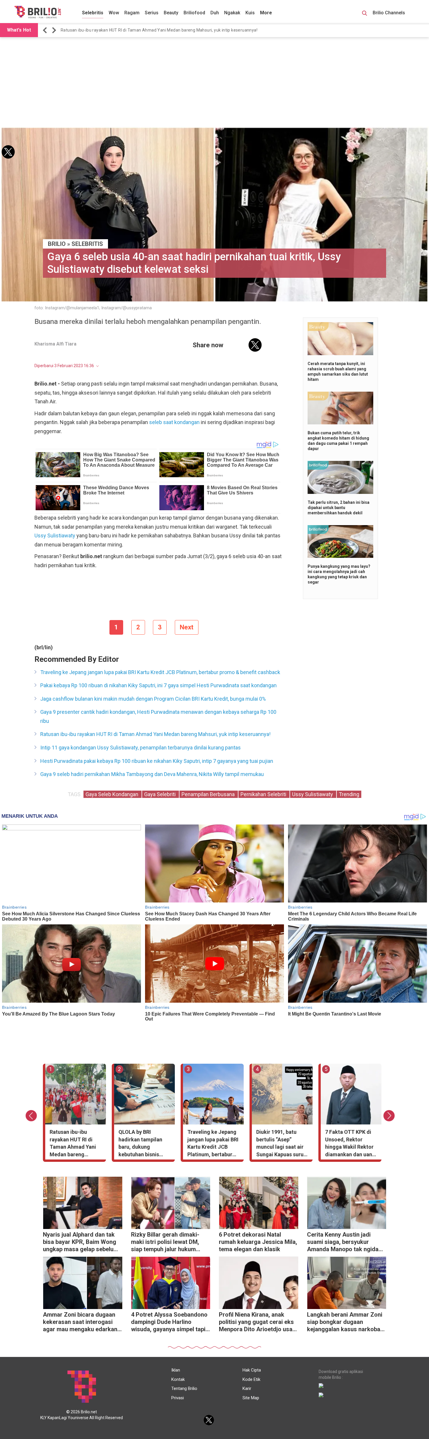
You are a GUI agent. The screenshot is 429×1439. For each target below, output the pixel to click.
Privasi (177, 1397)
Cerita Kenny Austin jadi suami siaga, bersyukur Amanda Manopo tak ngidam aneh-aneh (345, 1242)
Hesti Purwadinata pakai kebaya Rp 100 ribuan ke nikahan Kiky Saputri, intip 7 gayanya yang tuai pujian (156, 761)
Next (186, 627)
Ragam (131, 12)
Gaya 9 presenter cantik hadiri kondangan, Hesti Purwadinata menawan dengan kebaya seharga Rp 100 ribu (158, 716)
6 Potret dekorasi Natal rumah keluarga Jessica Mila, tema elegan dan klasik (258, 1242)
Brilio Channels (389, 12)
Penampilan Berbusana (209, 794)
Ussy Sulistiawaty (54, 535)
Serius (151, 12)
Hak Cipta (252, 1370)
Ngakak (232, 12)
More (266, 12)
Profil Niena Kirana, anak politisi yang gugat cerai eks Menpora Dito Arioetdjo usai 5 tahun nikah (256, 1322)
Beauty (171, 12)
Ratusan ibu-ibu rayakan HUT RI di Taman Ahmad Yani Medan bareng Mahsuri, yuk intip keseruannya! (159, 30)
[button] (45, 30)
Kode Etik (251, 1379)
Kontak (178, 1379)
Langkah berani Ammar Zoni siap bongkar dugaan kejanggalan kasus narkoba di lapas (344, 1322)
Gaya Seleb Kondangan (112, 794)
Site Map (251, 1397)
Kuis (250, 12)
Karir (247, 1388)
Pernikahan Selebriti (263, 794)
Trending (349, 794)
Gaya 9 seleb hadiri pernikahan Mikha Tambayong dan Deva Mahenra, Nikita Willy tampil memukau (152, 774)
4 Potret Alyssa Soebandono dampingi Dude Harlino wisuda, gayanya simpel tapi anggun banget (169, 1322)
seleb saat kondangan (174, 422)
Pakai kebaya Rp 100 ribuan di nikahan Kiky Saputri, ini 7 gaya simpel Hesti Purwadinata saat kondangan (158, 685)
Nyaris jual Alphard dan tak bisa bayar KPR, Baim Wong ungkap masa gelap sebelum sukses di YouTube (80, 1242)
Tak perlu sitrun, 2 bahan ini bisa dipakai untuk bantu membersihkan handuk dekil (338, 507)
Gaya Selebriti (160, 794)
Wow (114, 12)
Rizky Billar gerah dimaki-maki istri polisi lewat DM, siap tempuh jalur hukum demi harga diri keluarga (165, 1242)
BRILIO (57, 243)
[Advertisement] (214, 82)
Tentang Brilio (184, 1388)
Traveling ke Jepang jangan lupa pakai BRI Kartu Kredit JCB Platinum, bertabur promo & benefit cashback (160, 672)
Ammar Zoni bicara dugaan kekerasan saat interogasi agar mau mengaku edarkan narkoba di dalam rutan (80, 1322)
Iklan (175, 1370)
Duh (214, 12)
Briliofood (194, 12)
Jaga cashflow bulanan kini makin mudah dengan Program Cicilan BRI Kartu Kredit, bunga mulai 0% (153, 699)
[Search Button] (364, 14)
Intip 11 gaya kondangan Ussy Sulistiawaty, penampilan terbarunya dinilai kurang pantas (140, 747)
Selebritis (92, 12)
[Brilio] (37, 12)
